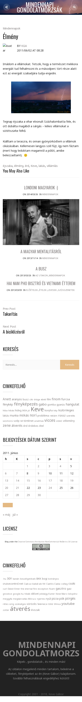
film (49, 399)
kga (24, 46)
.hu (4, 578)
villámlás (52, 166)
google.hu (18, 593)
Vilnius (57, 604)
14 (17, 480)
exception (43, 588)
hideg (18, 410)
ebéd (43, 399)
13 (6, 480)
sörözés (32, 604)
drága (37, 399)
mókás (24, 415)
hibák (27, 593)
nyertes (41, 598)
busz (26, 399)
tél (21, 420)
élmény (18, 166)
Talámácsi (42, 604)
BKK (38, 578)
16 (39, 480)
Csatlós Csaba (53, 583)
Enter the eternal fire (25, 588)
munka (14, 415)
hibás (11, 410)
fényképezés (26, 404)
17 (50, 480)
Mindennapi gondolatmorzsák (39, 7)
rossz (62, 415)
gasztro (61, 588)
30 (39, 495)
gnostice (7, 593)
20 (6, 488)
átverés (17, 426)
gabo (43, 404)
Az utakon (41, 275)
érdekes (33, 426)
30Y (9, 578)
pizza (55, 598)
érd (27, 166)
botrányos (53, 578)
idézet (35, 593)
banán (16, 578)
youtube (68, 603)
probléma (43, 415)
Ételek (43, 289)
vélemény (69, 421)
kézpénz (72, 593)
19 (71, 480)
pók (61, 598)
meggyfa (7, 598)
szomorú (8, 420)
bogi (44, 578)
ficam (52, 588)
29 (28, 495)
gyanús (61, 404)
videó (59, 420)
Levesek (52, 289)
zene (7, 425)
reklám (53, 415)
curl (5, 588)
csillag (64, 583)
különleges (66, 410)
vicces (49, 420)
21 (17, 488)
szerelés (70, 415)
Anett (7, 399)
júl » (15, 514)
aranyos (17, 399)
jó (29, 410)
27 (6, 495)
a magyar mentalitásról (41, 251)
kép (56, 410)
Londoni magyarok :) (41, 188)
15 (28, 480)
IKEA (24, 410)
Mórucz (32, 598)
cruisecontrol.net (13, 583)
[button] (8, 505)
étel (41, 426)
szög (11, 604)
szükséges (20, 604)
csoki (71, 583)
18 (61, 480)
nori (33, 415)
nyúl (48, 598)
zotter (6, 610)
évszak (35, 610)
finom (56, 399)
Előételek (32, 289)
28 (17, 495)
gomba (51, 404)
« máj (6, 514)
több (50, 604)
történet (28, 421)
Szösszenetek (66, 289)
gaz (69, 588)
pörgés (70, 598)
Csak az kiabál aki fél (34, 583)
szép (17, 421)
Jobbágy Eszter (47, 593)
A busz (41, 269)
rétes (5, 604)
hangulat (72, 404)
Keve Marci (61, 593)
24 (50, 488)
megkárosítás (20, 598)
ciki (31, 399)
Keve (34, 166)
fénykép (8, 404)
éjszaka (8, 166)
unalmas (39, 420)
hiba (5, 410)
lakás (42, 166)
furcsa (65, 399)
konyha (49, 410)
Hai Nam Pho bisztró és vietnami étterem (41, 283)
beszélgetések (28, 578)
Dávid (11, 588)
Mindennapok (11, 28)
